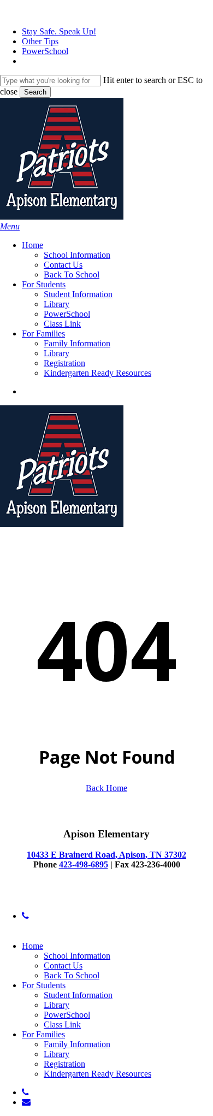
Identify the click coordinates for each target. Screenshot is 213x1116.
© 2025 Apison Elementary (47, 897)
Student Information (78, 995)
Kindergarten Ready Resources (97, 1073)
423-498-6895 (83, 864)
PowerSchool (67, 1014)
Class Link (62, 1024)
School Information (77, 955)
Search (35, 92)
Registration (64, 1063)
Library (56, 1004)
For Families (43, 1034)
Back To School (71, 975)
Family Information (77, 1044)
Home (32, 945)
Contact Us (63, 965)
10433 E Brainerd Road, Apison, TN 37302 (106, 854)
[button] (10, 226)
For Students (44, 985)
